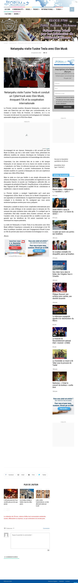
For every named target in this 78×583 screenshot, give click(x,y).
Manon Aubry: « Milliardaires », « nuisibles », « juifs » (63, 190)
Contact (67, 581)
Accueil (8, 9)
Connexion (46, 528)
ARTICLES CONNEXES (13, 485)
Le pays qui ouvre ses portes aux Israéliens (63, 233)
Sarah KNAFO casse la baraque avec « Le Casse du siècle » (63, 211)
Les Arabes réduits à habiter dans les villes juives (26, 502)
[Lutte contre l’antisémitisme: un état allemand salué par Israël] (43, 494)
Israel (28, 9)
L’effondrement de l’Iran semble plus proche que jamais (11, 502)
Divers (16, 14)
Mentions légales (52, 581)
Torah (58, 9)
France (35, 9)
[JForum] (39, 3)
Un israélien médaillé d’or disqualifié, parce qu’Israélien (63, 253)
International (47, 9)
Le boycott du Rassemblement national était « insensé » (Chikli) (62, 340)
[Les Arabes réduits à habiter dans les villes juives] (27, 494)
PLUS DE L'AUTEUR (31, 485)
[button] (72, 9)
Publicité (61, 581)
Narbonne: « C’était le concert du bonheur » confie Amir (63, 385)
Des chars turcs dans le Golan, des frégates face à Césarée (62, 274)
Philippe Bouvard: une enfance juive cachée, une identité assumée (62, 296)
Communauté (17, 9)
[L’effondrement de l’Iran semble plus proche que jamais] (11, 494)
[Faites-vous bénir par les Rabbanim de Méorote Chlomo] (39, 29)
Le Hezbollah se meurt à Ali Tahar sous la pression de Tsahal (63, 363)
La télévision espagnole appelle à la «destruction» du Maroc (63, 318)
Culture (8, 14)
